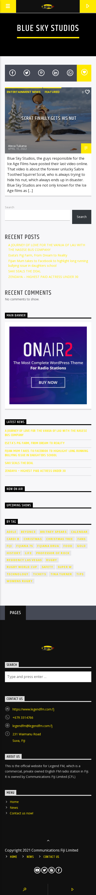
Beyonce (28, 532)
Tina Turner (61, 574)
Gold (81, 546)
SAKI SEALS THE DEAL (24, 271)
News (14, 807)
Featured (52, 92)
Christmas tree (59, 539)
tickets (39, 574)
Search (9, 207)
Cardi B (13, 539)
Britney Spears (53, 532)
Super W (65, 567)
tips (79, 574)
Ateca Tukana (17, 146)
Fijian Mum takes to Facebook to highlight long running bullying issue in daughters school (46, 453)
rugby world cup (22, 567)
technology (18, 574)
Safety (47, 567)
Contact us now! (21, 813)
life (28, 553)
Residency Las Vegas (24, 560)
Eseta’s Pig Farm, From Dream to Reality (37, 255)
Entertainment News (24, 92)
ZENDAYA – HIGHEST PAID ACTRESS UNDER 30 (43, 277)
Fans (81, 539)
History (14, 553)
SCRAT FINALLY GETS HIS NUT (49, 118)
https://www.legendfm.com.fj (33, 709)
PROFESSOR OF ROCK (52, 553)
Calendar (79, 532)
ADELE (12, 532)
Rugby (51, 560)
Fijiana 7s (24, 546)
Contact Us (51, 856)
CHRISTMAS (33, 539)
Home (14, 802)
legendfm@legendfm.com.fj (32, 726)
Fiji (9, 546)
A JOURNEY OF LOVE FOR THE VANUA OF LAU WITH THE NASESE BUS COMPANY (46, 433)
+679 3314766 (23, 717)
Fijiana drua (48, 546)
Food (68, 546)
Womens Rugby (20, 581)
